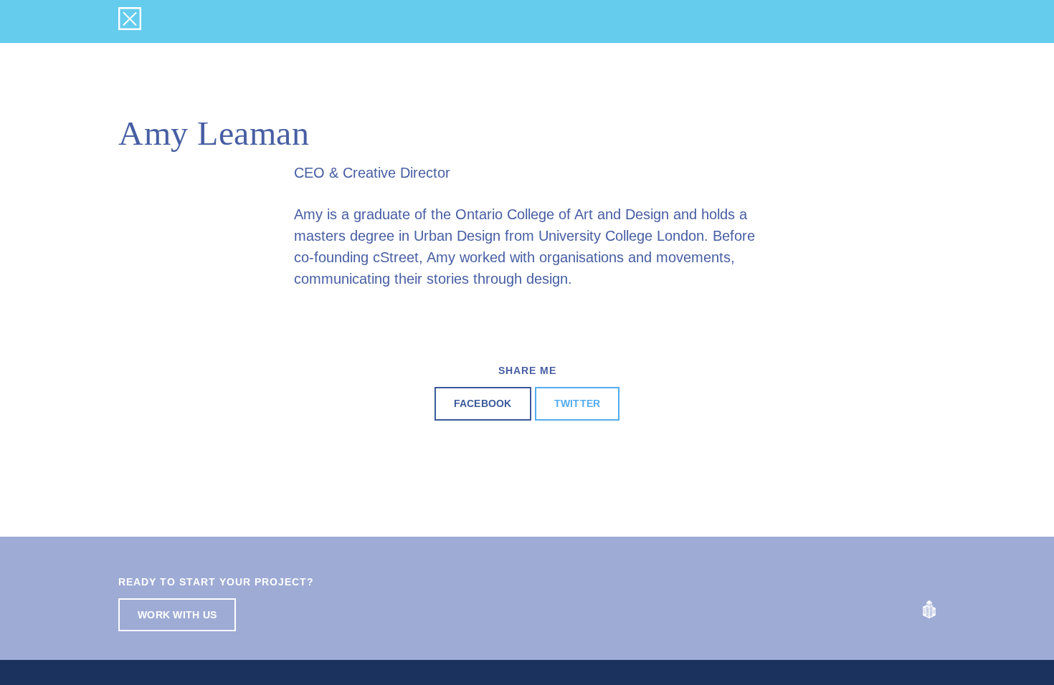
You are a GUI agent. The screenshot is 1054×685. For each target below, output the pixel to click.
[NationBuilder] (929, 608)
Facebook (483, 403)
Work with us (177, 615)
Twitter (577, 403)
